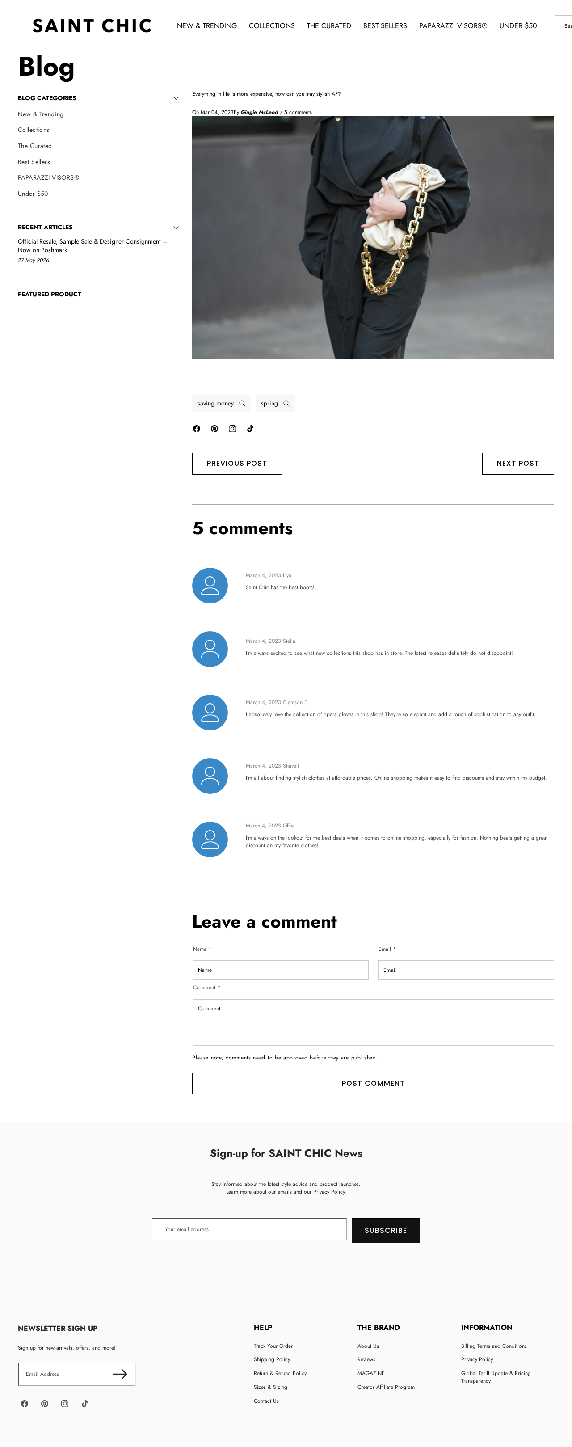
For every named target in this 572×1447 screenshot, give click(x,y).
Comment (207, 987)
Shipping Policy (272, 1359)
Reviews (366, 1359)
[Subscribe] (120, 1374)
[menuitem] (98, 114)
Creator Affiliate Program (386, 1387)
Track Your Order (273, 1346)
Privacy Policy (477, 1359)
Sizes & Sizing (270, 1387)
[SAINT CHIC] (92, 26)
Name (202, 949)
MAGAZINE (371, 1373)
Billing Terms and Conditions (494, 1346)
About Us (368, 1346)
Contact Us (266, 1401)
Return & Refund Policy (280, 1373)
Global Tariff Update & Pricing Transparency (496, 1377)
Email (387, 949)
